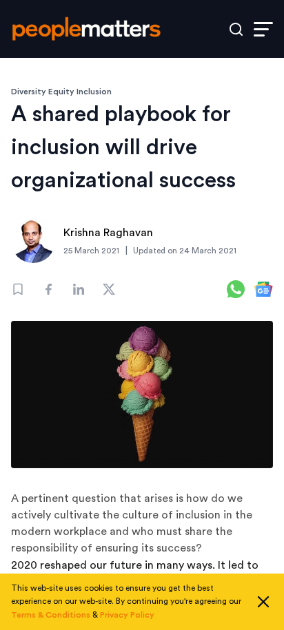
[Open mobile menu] (263, 29)
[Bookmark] (18, 289)
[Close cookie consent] (263, 601)
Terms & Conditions (50, 615)
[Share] (48, 289)
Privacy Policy (127, 615)
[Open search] (236, 29)
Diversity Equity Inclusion (61, 91)
